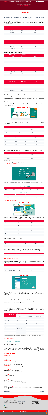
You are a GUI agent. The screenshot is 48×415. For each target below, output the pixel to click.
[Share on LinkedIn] (25, 382)
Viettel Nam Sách (17, 17)
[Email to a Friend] (23, 382)
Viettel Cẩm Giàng (22, 17)
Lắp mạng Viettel (12, 1)
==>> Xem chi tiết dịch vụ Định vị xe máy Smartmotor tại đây (11, 258)
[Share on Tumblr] (27, 382)
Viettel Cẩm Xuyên (7, 391)
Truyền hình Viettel (26, 1)
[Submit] (43, 1)
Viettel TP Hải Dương (41, 17)
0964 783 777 (26, 411)
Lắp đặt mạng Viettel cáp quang (21, 4)
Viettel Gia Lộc (23, 18)
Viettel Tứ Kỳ (15, 18)
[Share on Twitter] (22, 382)
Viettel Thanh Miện (36, 17)
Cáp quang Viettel (17, 1)
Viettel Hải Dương (28, 4)
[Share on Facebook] (21, 382)
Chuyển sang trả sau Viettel (21, 401)
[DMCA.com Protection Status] (6, 407)
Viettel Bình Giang (11, 18)
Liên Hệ (30, 1)
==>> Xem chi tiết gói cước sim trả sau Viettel (9, 338)
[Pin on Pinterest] (24, 382)
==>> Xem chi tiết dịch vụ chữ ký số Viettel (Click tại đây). (10, 200)
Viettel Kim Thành (6, 18)
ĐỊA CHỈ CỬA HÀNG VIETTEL (7, 353)
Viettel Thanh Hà (31, 17)
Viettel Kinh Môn (19, 18)
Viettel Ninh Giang (26, 17)
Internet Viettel (21, 1)
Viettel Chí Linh (13, 17)
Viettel (13, 98)
